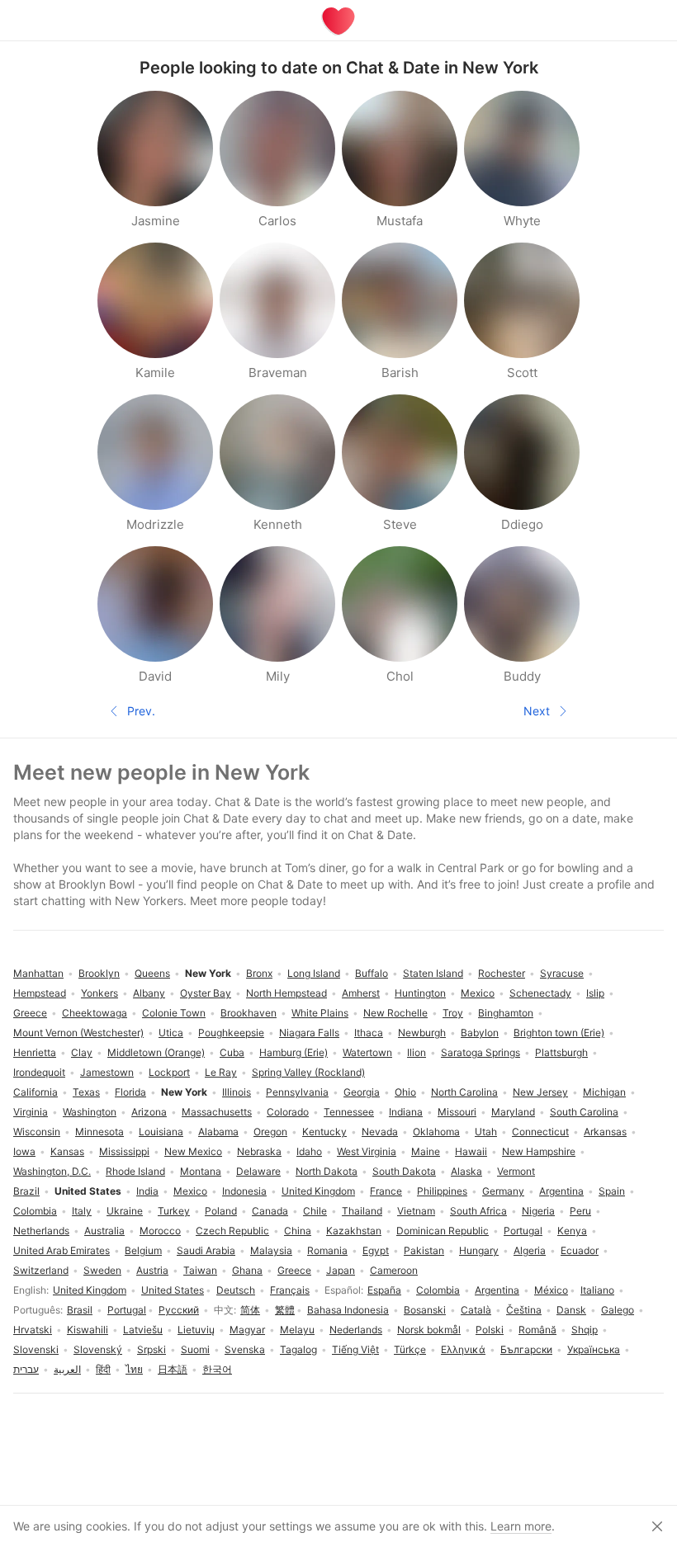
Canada (270, 1211)
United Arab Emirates (61, 1250)
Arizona (149, 1112)
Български (526, 1349)
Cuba (232, 1052)
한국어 (217, 1369)
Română (537, 1329)
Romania (327, 1250)
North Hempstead (286, 993)
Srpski (151, 1349)
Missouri (457, 1112)
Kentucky (324, 1131)
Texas (86, 1092)
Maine (425, 1151)
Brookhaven (248, 1013)
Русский (179, 1310)
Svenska (245, 1349)
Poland (221, 1211)
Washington (89, 1112)
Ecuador (580, 1250)
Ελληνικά (463, 1349)
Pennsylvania (297, 1092)
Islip (595, 993)
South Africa (478, 1211)
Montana (200, 1171)
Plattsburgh (561, 1052)
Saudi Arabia (206, 1250)
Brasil (79, 1310)
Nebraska (259, 1151)
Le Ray (221, 1072)
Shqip (584, 1329)
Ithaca (368, 1032)
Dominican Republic (442, 1230)
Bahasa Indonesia (348, 1310)
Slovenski (36, 1349)
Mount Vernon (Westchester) (78, 1032)
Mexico (190, 1191)
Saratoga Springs (480, 1052)
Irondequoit (39, 1072)
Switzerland (41, 1270)
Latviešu (143, 1329)
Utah (486, 1131)
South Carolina (584, 1112)
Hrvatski (32, 1329)
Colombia (438, 1290)
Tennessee (349, 1112)
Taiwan (200, 1270)
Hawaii (471, 1151)
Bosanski (425, 1310)
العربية (67, 1369)
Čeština (524, 1310)
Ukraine (125, 1211)
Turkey (174, 1211)
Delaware (258, 1171)
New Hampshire (538, 1151)
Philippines (442, 1191)
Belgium (143, 1250)
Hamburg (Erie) (293, 1052)
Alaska (466, 1171)
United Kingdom (89, 1290)
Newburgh (422, 1032)
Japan (340, 1270)
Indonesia (244, 1191)
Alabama (218, 1131)
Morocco (160, 1230)
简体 (250, 1310)
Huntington (420, 993)
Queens (152, 973)
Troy (453, 1013)
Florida (130, 1092)
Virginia (30, 1112)
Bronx (259, 973)
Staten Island (433, 973)
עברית (26, 1369)
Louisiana (161, 1131)
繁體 (285, 1310)
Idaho (309, 1151)
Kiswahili (87, 1329)
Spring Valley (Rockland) (308, 1072)
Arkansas (605, 1131)
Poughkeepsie (231, 1032)
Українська (593, 1349)
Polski (490, 1329)
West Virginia (366, 1151)
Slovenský (97, 1349)
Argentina (497, 1290)
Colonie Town (174, 1013)
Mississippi (124, 1151)
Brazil (26, 1191)
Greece (294, 1270)
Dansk (571, 1310)
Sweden (102, 1270)
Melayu (297, 1329)
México (551, 1290)
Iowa (24, 1151)
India (147, 1191)
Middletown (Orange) (156, 1052)
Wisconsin (36, 1131)
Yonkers (99, 993)
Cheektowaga (94, 1013)
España (384, 1290)
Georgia (361, 1092)
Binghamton (505, 1013)
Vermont (516, 1171)
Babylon (480, 1032)
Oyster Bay (205, 993)
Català (476, 1310)
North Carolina (464, 1092)
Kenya (572, 1230)
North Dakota (326, 1171)
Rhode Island (135, 1171)
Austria (152, 1270)
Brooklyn (99, 973)
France (386, 1191)
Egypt (375, 1250)
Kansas (67, 1151)
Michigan (604, 1092)
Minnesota (99, 1131)
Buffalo (371, 973)
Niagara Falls (309, 1032)
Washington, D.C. (52, 1171)
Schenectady (540, 993)
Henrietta (34, 1052)
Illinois (236, 1092)
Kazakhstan (353, 1230)
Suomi (195, 1349)
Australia (104, 1230)
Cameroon (394, 1270)
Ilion (416, 1052)
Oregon (270, 1131)
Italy (82, 1211)
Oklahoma (436, 1131)
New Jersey (540, 1092)
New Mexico (193, 1151)
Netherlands (41, 1230)
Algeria (530, 1250)
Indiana (406, 1112)
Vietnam (416, 1211)
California (35, 1092)
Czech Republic (232, 1230)
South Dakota (404, 1171)
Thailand (362, 1211)
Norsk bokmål (429, 1329)
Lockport (169, 1072)
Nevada (380, 1131)
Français (290, 1290)
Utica (171, 1032)
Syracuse (562, 973)
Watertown (367, 1052)
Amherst (361, 993)
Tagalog (298, 1349)
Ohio (405, 1092)
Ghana (247, 1270)
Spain (612, 1191)
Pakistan (424, 1250)
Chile (315, 1211)
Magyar (247, 1329)
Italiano (597, 1290)
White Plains (319, 1013)
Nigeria (538, 1211)
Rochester (501, 973)
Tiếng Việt (355, 1349)
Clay (81, 1052)
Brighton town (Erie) (559, 1032)
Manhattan (38, 973)
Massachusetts (217, 1112)
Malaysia (271, 1250)
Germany (503, 1191)
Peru (580, 1211)
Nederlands (355, 1329)
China (297, 1230)
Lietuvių (196, 1329)
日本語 (172, 1369)
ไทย (134, 1369)
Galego (617, 1310)
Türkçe (410, 1349)
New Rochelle (395, 1013)
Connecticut (540, 1131)
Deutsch (235, 1290)
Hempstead (39, 993)
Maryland (513, 1112)
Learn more (521, 1526)
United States (172, 1290)
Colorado (288, 1112)
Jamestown (107, 1072)
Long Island (313, 973)
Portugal (126, 1310)
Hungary (479, 1250)
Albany (149, 993)
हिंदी (103, 1369)
